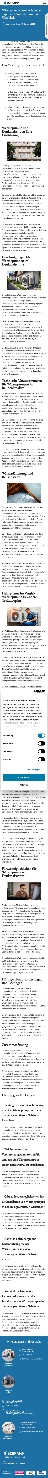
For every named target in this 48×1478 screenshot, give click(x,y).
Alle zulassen (24, 777)
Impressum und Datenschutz (13, 1464)
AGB (4, 1462)
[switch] (41, 743)
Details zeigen (33, 770)
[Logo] (11, 2)
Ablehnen (24, 785)
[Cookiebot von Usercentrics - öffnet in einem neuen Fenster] (34, 691)
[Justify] (44, 3)
